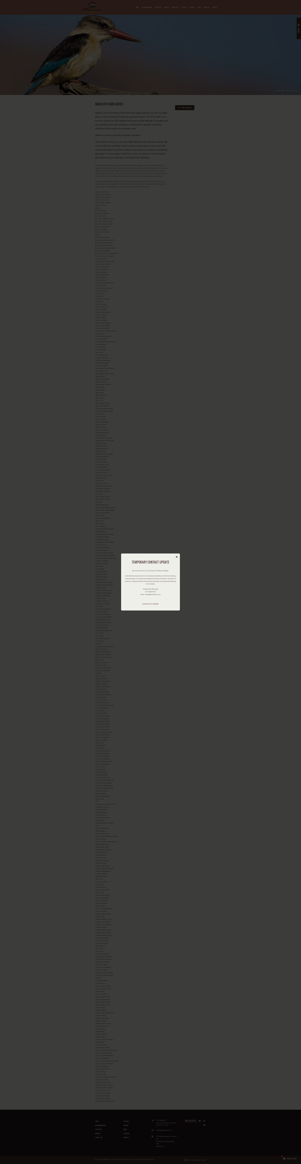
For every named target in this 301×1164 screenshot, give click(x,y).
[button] (176, 557)
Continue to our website (150, 604)
